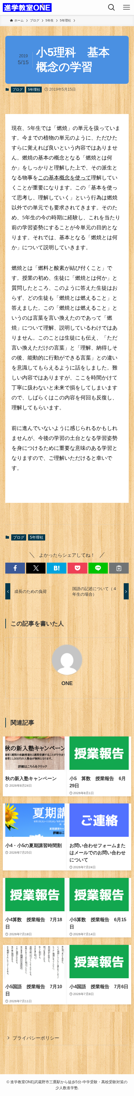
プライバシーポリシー (35, 1038)
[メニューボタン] (126, 7)
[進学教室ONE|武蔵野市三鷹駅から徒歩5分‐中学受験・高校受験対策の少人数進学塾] (27, 7)
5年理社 (34, 89)
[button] (15, 568)
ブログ (17, 89)
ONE (67, 683)
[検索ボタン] (111, 7)
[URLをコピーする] (119, 568)
